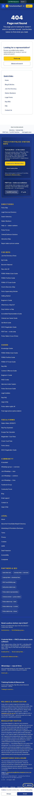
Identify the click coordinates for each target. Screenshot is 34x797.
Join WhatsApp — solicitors (9, 476)
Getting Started (5, 296)
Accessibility (5, 555)
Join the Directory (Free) (8, 255)
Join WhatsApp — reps (8, 471)
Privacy (3, 537)
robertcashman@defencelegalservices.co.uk (18, 772)
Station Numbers (10, 93)
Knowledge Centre (7, 348)
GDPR (3, 546)
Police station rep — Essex (10, 611)
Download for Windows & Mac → (13, 174)
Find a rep (17, 58)
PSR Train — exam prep (8, 331)
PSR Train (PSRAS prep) (9, 582)
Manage (9, 793)
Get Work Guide (6, 322)
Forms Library (5, 445)
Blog (2, 493)
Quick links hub (7, 572)
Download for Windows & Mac (15, 163)
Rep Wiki (8, 101)
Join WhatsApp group (13, 1)
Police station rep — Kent (9, 601)
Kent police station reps (9, 587)
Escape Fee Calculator (8, 432)
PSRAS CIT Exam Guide (8, 282)
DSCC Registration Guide (8, 327)
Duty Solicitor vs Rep (7, 309)
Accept (25, 793)
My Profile (4, 260)
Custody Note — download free (11, 577)
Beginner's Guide (6, 300)
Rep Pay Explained (7, 427)
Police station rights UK (8, 406)
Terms (3, 532)
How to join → (5, 673)
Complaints (4, 559)
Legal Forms (9, 97)
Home (7, 80)
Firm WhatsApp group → (18, 630)
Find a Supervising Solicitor (9, 291)
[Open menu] (3, 6)
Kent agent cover (26, 132)
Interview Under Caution (8, 384)
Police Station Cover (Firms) (9, 336)
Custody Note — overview (21, 572)
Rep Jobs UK (5, 269)
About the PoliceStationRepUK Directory (13, 524)
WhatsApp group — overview (10, 467)
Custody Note (19, 130)
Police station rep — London (10, 606)
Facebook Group (6, 484)
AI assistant (4, 462)
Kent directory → (6, 630)
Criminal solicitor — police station (12, 596)
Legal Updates (5, 393)
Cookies (3, 541)
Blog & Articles (9, 84)
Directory (11, 130)
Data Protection (6, 550)
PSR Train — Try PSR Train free (11, 132)
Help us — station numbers (9, 225)
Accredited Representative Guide (11, 314)
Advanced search (17, 63)
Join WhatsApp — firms (8, 480)
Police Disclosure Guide (8, 388)
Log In (29, 6)
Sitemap (13, 787)
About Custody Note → (18, 651)
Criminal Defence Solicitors (9, 234)
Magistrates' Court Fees (8, 436)
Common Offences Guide (9, 371)
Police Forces (5, 230)
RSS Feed (20, 787)
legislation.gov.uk (6, 713)
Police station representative (10, 592)
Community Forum (6, 489)
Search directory (6, 216)
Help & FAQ (4, 402)
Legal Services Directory (8, 212)
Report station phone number (10, 243)
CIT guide (23, 192)
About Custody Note (12, 168)
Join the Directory (10, 89)
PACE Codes (5, 379)
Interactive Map (6, 239)
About (3, 519)
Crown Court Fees (6, 441)
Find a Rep (4, 207)
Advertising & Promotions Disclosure (12, 528)
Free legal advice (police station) (11, 411)
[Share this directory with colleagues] (23, 6)
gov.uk (13, 713)
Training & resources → (7, 689)
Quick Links (5, 787)
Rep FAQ (4, 397)
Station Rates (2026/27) (8, 423)
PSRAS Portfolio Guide (8, 278)
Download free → (6, 651)
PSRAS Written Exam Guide (9, 273)
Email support (5, 498)
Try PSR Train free (11, 192)
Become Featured (6, 264)
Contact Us (8, 110)
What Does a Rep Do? (8, 305)
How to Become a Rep (8, 287)
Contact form (4, 773)
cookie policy (28, 790)
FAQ (6, 106)
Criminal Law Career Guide (9, 318)
